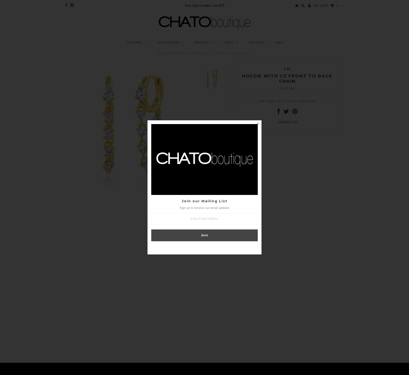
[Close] (257, 124)
